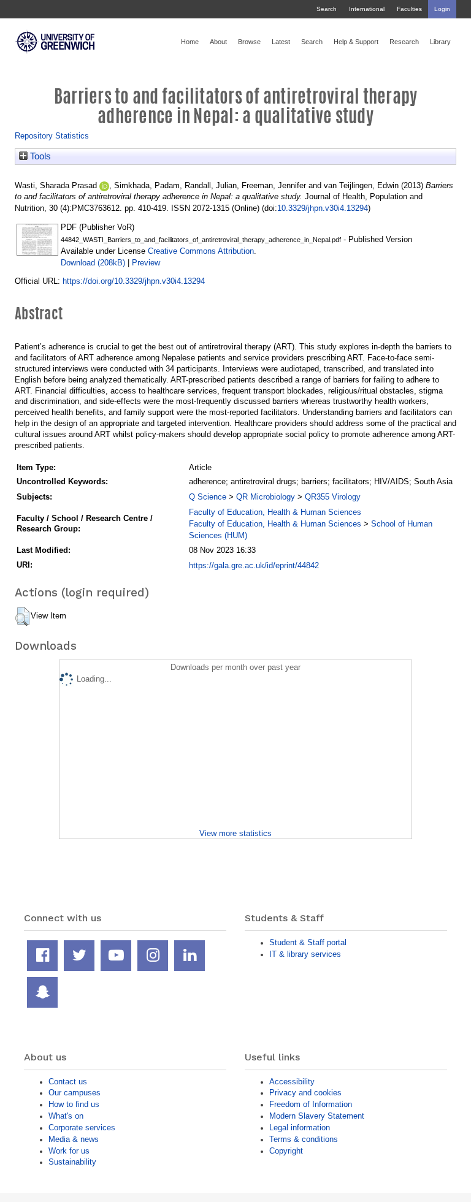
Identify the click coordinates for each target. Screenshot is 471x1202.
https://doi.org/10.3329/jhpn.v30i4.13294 (134, 281)
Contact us (67, 1081)
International (367, 9)
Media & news (73, 1139)
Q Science (207, 496)
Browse (249, 41)
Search (326, 9)
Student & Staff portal (308, 942)
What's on (65, 1115)
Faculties (409, 9)
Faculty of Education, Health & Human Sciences (275, 512)
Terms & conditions (303, 1139)
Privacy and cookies (305, 1092)
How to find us (73, 1104)
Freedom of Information (310, 1104)
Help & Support (356, 41)
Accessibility (292, 1081)
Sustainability (72, 1161)
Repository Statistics (52, 135)
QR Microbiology (265, 496)
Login (442, 9)
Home (190, 41)
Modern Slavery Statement (316, 1115)
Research (404, 41)
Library (440, 41)
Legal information (299, 1127)
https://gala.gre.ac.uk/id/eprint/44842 (254, 565)
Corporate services (81, 1127)
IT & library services (305, 954)
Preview (146, 262)
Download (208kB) (93, 262)
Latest (281, 41)
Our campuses (74, 1092)
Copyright (286, 1150)
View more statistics (235, 833)
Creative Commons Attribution (201, 251)
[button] (22, 616)
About (218, 41)
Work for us (69, 1150)
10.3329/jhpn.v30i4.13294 (322, 208)
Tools (39, 156)
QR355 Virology (333, 496)
